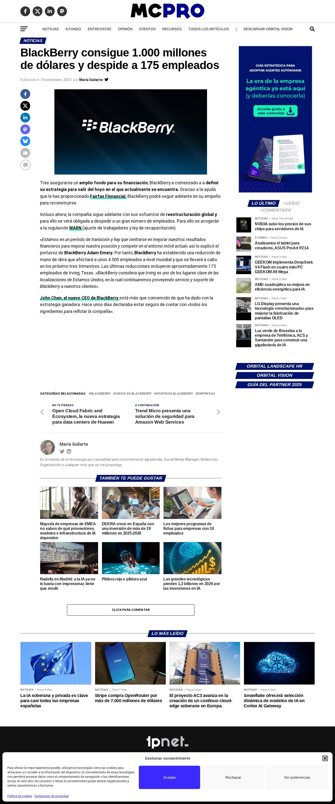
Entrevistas (99, 29)
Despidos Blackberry (174, 393)
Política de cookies (19, 796)
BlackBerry (101, 393)
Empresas (206, 393)
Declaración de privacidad (52, 796)
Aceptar (169, 777)
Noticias (50, 29)
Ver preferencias (297, 777)
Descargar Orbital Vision (268, 29)
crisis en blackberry (133, 393)
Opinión (125, 29)
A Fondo (73, 29)
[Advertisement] (130, 354)
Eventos (147, 29)
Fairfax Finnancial (108, 196)
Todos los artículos (208, 29)
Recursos (171, 29)
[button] (325, 758)
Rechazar (233, 777)
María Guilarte (91, 80)
